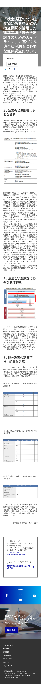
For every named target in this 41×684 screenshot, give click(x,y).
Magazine (11, 12)
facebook (6, 595)
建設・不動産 (12, 64)
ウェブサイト (11, 552)
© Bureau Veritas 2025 (12, 678)
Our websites (8, 645)
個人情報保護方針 (9, 671)
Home (5, 12)
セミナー (6, 662)
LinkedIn (5, 69)
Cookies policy (21, 671)
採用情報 (11, 630)
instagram (20, 595)
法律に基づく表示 (30, 673)
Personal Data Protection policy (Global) (17, 675)
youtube (34, 595)
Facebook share (14, 69)
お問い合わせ (7, 655)
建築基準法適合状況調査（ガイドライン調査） (18, 567)
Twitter (9, 69)
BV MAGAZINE (7, 659)
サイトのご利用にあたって (13, 673)
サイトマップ (7, 666)
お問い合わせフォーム (14, 554)
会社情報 (6, 648)
